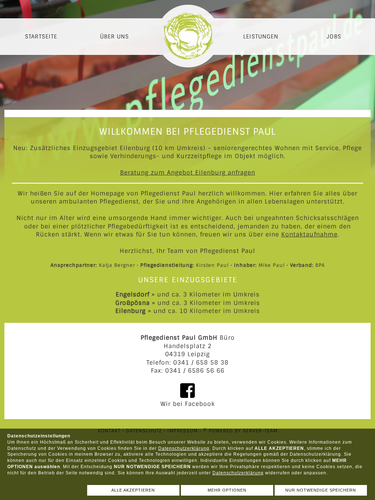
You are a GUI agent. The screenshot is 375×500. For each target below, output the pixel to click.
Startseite (41, 36)
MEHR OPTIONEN (227, 490)
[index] (187, 33)
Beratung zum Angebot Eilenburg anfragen (187, 172)
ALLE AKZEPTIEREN (133, 490)
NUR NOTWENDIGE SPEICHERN (320, 490)
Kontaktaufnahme (309, 234)
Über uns (114, 36)
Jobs (334, 36)
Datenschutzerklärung (183, 448)
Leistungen (260, 36)
